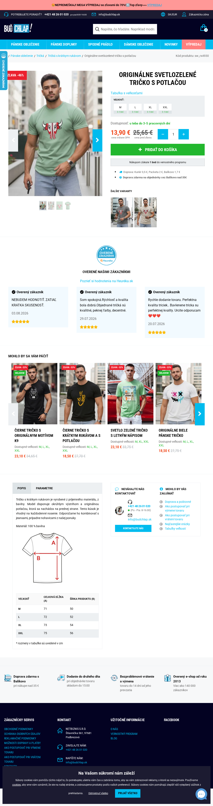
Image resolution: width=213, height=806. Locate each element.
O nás (114, 729)
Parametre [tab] (44, 488)
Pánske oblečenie (25, 44)
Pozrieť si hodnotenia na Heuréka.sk (106, 281)
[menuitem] (27, 44)
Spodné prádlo (100, 44)
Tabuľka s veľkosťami (126, 93)
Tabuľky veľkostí (175, 528)
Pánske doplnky (64, 44)
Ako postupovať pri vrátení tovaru (177, 517)
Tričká (40, 55)
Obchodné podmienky (18, 729)
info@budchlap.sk (109, 14)
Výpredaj (193, 44)
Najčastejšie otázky (177, 524)
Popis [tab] (21, 488)
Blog (114, 738)
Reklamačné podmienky (20, 738)
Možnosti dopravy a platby (22, 743)
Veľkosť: (119, 100)
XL (150, 109)
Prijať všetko (127, 793)
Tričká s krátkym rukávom (64, 55)
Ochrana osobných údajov (22, 733)
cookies (16, 784)
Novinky (171, 44)
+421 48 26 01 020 (76, 749)
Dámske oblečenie (138, 44)
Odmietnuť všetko (98, 793)
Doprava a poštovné (178, 501)
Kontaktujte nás (133, 528)
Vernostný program (124, 733)
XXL (165, 109)
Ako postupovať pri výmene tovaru (177, 508)
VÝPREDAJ (154, 5)
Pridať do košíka (161, 149)
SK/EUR (172, 14)
